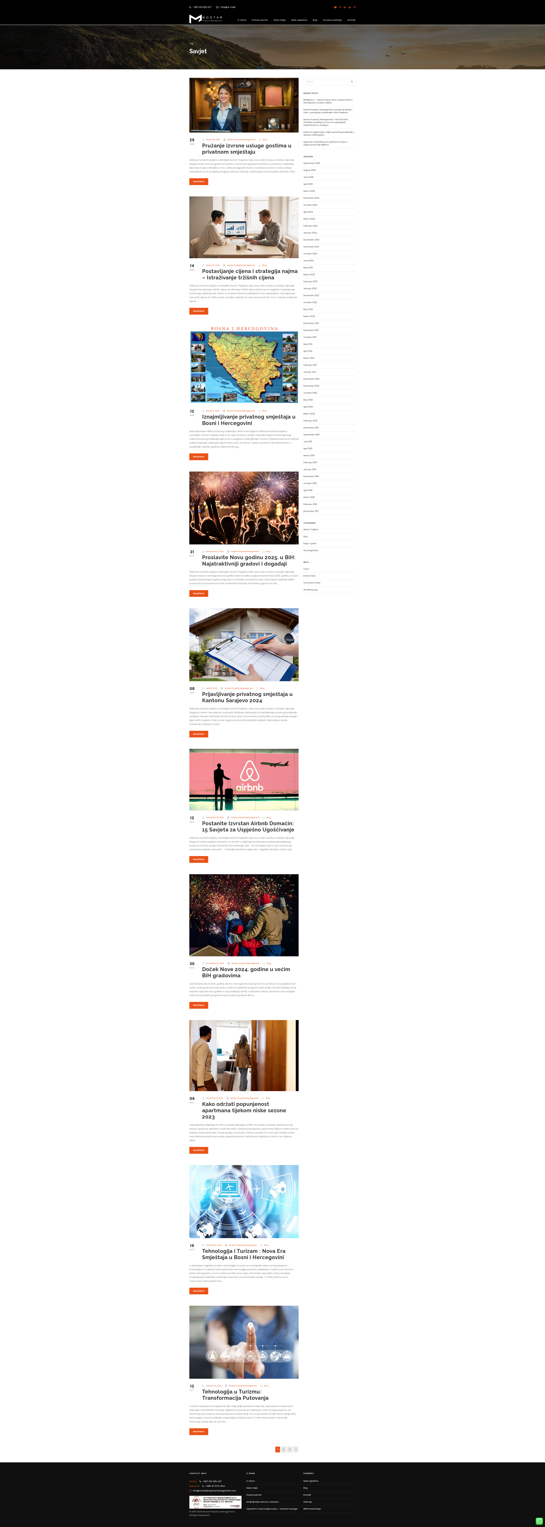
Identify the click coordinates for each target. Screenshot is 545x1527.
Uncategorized (310, 550)
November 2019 (311, 427)
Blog (315, 20)
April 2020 (308, 406)
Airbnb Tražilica (310, 529)
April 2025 (308, 184)
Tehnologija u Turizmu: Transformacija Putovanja (235, 1395)
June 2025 (308, 177)
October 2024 (310, 205)
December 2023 (311, 239)
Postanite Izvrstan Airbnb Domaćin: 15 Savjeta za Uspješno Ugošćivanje (248, 826)
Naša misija (280, 20)
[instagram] (355, 7)
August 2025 (309, 170)
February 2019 (310, 462)
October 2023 (310, 253)
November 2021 (310, 330)
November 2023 (311, 246)
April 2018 (307, 490)
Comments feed (311, 582)
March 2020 (309, 413)
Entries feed (309, 575)
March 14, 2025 (213, 265)
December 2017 (311, 511)
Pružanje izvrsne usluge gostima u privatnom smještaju (247, 148)
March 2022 (309, 316)
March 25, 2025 (213, 139)
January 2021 (309, 372)
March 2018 (309, 497)
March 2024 (309, 218)
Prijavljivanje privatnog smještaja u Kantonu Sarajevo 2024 (247, 697)
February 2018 (310, 504)
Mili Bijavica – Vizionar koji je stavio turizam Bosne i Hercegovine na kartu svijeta (328, 101)
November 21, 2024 (215, 551)
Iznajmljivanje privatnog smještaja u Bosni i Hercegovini (249, 420)
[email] (335, 7)
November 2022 (311, 295)
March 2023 (309, 274)
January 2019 (309, 469)
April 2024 (308, 211)
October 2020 (310, 392)
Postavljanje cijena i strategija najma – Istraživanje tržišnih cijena (250, 274)
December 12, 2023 (215, 817)
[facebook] (340, 7)
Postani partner (260, 20)
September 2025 (311, 163)
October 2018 (310, 483)
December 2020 (311, 379)
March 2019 (309, 455)
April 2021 (307, 351)
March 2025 (309, 191)
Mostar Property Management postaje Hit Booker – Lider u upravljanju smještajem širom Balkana (328, 111)
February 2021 (310, 365)
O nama (242, 20)
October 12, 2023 (213, 1385)
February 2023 (310, 281)
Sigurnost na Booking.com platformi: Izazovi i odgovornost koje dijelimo (325, 143)
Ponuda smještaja (332, 20)
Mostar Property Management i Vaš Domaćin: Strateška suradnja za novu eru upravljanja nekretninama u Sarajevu (326, 122)
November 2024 (311, 198)
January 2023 (310, 288)
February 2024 (310, 225)
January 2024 (310, 232)
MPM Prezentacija (312, 1508)
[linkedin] (345, 7)
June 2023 (308, 260)
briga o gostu (309, 543)
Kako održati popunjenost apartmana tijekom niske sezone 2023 (244, 1110)
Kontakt (352, 20)
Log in (306, 568)
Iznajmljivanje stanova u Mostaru (262, 1501)
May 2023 (308, 267)
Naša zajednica (299, 20)
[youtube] (350, 7)
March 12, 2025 (212, 410)
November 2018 (311, 476)
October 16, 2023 (213, 1245)
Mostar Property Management (241, 139)
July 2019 (307, 441)
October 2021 (309, 337)
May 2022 (308, 309)
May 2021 (307, 344)
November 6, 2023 (214, 1098)
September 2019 (311, 434)
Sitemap (307, 1501)
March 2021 (308, 358)
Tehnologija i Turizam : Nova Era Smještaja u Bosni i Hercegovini (244, 1254)
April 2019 (307, 448)
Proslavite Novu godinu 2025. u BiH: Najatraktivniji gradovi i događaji (249, 560)
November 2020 (311, 385)
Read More (198, 181)
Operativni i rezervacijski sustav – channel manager (272, 1508)
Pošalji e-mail (228, 7)
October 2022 (310, 302)
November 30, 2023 (215, 963)
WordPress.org (310, 589)
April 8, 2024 (211, 688)
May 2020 (308, 399)
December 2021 (311, 323)
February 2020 (310, 420)
